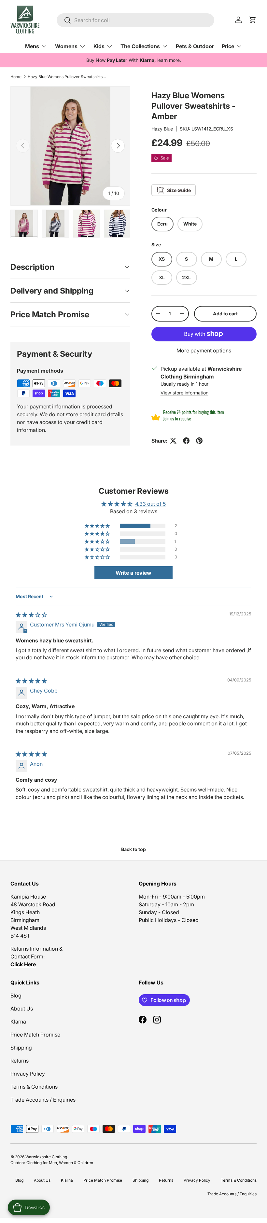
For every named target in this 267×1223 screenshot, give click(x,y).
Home (15, 76)
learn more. (169, 60)
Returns (19, 1060)
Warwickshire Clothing (46, 1156)
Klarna (18, 1021)
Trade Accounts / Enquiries (43, 1099)
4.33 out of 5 (150, 504)
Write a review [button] (133, 573)
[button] (98, 526)
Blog (15, 995)
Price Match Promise (35, 1034)
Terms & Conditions (34, 1086)
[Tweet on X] (173, 440)
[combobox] (135, 20)
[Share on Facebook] (186, 440)
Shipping (21, 1047)
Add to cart (225, 313)
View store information (184, 392)
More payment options (203, 350)
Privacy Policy (27, 1073)
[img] (31, 615)
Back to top (133, 849)
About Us (21, 1008)
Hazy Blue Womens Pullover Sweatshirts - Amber (67, 76)
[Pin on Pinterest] (199, 440)
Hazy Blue (162, 128)
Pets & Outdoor (195, 46)
